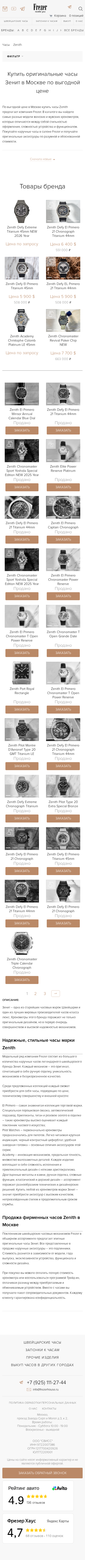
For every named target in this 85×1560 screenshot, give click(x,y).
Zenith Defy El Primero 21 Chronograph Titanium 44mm (63, 231)
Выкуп (67, 21)
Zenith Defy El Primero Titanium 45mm (22, 286)
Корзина (60, 16)
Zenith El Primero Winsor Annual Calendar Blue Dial (21, 414)
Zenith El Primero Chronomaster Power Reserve (63, 579)
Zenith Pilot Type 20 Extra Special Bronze (63, 804)
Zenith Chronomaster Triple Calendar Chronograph (22, 963)
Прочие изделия (42, 1358)
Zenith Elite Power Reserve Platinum (63, 469)
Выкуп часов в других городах (42, 1365)
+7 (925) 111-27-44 (46, 1382)
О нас (79, 21)
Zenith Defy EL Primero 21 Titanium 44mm (63, 286)
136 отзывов (36, 1503)
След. (55, 993)
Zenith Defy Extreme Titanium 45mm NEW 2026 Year (22, 231)
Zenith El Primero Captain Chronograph (63, 525)
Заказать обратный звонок (42, 1473)
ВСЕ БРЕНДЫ (74, 30)
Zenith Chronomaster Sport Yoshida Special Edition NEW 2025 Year (22, 471)
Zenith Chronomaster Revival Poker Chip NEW (63, 340)
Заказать (22, 430)
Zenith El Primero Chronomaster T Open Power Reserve (22, 636)
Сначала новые (40, 159)
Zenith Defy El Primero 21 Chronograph (22, 856)
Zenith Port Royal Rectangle (22, 691)
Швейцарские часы (16, 21)
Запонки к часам (46, 21)
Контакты (49, 1408)
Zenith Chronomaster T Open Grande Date (63, 634)
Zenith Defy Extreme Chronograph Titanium (22, 804)
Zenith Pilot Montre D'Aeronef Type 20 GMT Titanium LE (22, 749)
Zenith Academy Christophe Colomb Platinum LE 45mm (22, 340)
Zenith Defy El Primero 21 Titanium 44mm (63, 412)
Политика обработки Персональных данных (42, 1403)
